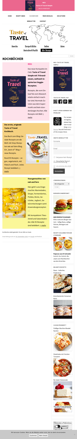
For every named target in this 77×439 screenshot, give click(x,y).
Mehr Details (43, 435)
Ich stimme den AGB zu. (62, 166)
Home (10, 16)
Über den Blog (48, 16)
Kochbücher (33, 16)
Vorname (56, 141)
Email (55, 148)
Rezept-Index (20, 16)
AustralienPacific (64, 40)
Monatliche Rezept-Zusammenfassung (61, 161)
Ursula (32, 236)
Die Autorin (61, 16)
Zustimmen (33, 435)
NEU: (30, 64)
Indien (56, 36)
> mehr (43, 225)
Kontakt (43, 21)
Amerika (35, 34)
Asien (60, 30)
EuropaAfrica (49, 34)
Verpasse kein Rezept (64, 157)
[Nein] (74, 434)
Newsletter (31, 21)
